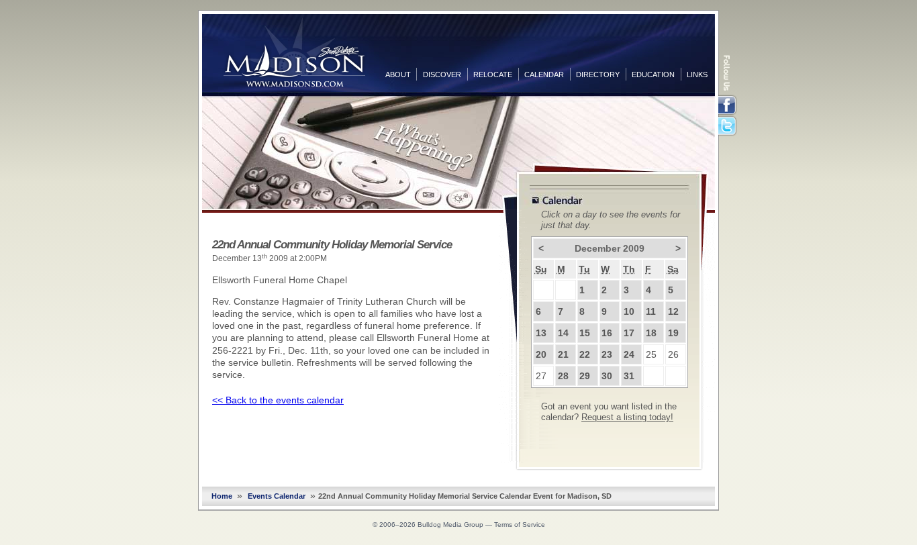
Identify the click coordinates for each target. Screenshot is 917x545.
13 (541, 333)
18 (651, 333)
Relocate (492, 74)
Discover (442, 74)
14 (563, 333)
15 (584, 333)
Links (697, 74)
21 (563, 354)
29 (584, 375)
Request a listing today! (627, 417)
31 (629, 375)
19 (673, 333)
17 (629, 333)
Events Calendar (276, 496)
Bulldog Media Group (450, 524)
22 (584, 354)
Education (653, 74)
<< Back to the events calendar (278, 400)
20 (541, 354)
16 (606, 333)
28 (563, 375)
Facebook (728, 105)
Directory (598, 74)
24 (629, 354)
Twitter (728, 127)
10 (629, 311)
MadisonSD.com (294, 52)
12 (673, 311)
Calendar (544, 74)
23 (606, 354)
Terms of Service (519, 524)
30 (606, 375)
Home (221, 496)
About (398, 74)
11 (651, 311)
